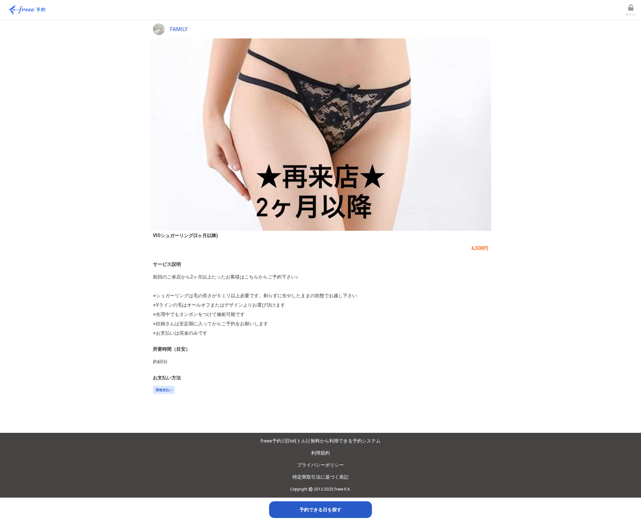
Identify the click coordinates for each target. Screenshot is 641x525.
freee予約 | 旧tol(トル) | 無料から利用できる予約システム (320, 441)
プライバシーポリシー (320, 465)
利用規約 (320, 453)
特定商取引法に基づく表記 (320, 477)
